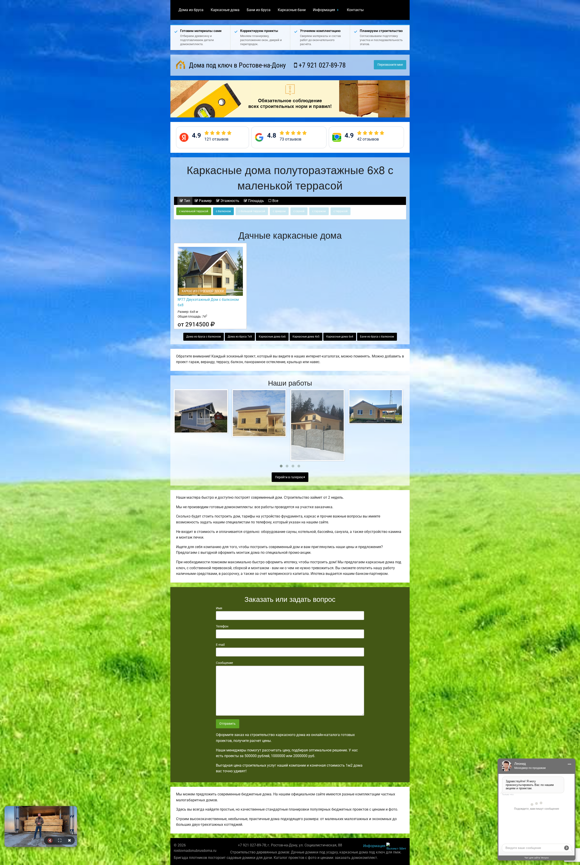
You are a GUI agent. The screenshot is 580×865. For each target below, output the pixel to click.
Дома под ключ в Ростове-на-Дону (236, 65)
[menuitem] (191, 10)
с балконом (223, 211)
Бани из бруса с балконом (377, 336)
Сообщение (224, 663)
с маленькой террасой (193, 211)
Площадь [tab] (255, 201)
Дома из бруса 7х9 (240, 336)
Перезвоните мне (390, 65)
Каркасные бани (292, 10)
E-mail (220, 644)
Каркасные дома (225, 10)
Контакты (355, 10)
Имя (219, 608)
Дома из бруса (191, 10)
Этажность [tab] (229, 201)
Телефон (222, 626)
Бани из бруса (259, 10)
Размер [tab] (205, 201)
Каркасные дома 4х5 (305, 336)
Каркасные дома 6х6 (272, 336)
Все (274, 201)
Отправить (227, 724)
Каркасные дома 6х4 (339, 336)
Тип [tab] (186, 201)
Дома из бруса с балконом (203, 336)
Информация (324, 10)
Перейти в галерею (289, 477)
